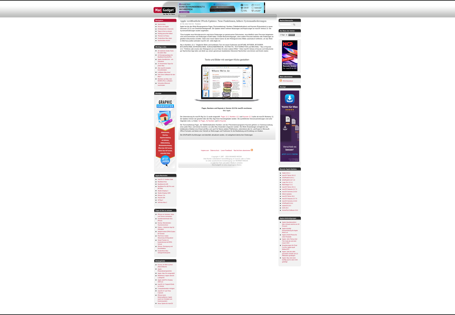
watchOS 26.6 (286, 205)
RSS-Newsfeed (288, 81)
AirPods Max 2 (162, 202)
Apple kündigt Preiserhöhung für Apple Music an (290, 230)
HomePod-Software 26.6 (290, 210)
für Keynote (222, 121)
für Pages (202, 121)
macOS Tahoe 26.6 (288, 196)
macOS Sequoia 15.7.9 (289, 189)
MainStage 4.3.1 (287, 184)
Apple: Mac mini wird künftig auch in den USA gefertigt (290, 260)
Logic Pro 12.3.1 (287, 182)
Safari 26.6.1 (286, 173)
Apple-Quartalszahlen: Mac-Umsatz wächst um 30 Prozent (290, 224)
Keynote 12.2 (247, 117)
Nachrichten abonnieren (242, 150)
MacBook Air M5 (163, 184)
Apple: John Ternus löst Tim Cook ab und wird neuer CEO (289, 241)
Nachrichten (162, 24)
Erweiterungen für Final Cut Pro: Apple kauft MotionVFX (289, 247)
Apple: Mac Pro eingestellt (166, 273)
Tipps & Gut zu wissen (165, 31)
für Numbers (210, 121)
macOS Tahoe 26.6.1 (289, 187)
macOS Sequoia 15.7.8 (289, 198)
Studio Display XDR (164, 193)
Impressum (205, 150)
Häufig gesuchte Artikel (165, 33)
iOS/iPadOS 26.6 (287, 203)
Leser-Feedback (226, 150)
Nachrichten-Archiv (164, 40)
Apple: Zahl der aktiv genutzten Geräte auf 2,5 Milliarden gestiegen (290, 253)
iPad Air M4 (161, 198)
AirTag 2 (160, 200)
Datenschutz (214, 150)
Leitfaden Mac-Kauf (164, 72)
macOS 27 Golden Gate (165, 179)
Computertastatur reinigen (166, 288)
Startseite (183, 16)
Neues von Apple (163, 26)
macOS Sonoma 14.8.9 (289, 191)
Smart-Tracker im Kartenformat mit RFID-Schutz (165, 242)
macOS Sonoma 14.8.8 (289, 201)
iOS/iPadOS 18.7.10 (288, 180)
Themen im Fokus (163, 36)
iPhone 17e (161, 195)
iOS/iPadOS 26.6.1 (288, 177)
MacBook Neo (162, 182)
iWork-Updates (287, 194)
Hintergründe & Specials (165, 29)
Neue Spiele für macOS (165, 303)
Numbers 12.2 (234, 117)
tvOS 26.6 (285, 208)
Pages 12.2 (225, 117)
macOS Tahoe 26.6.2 (289, 175)
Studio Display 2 (163, 191)
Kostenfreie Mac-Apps (165, 38)
